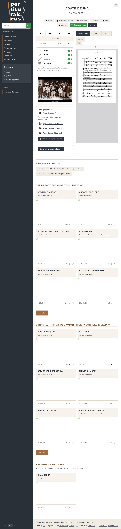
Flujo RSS (103, 526)
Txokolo (40, 478)
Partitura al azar (9, 59)
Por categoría (8, 40)
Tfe (44, 526)
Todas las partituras (10, 37)
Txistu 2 (106, 33)
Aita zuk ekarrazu (47, 192)
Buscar (28, 25)
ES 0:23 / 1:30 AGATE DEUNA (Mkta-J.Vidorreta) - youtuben (59, 169)
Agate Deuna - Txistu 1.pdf (53, 124)
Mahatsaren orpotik (49, 271)
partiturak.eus (17, 11)
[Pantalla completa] (79, 43)
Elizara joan (86, 332)
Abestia (50, 20)
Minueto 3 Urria (87, 371)
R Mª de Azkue (83, 413)
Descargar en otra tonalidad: (50, 149)
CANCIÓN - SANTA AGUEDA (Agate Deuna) (53, 174)
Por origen (7, 52)
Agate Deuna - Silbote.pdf (52, 133)
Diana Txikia (44, 475)
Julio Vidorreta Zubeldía (66, 20)
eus (4, 525)
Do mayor (92, 25)
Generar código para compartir (52, 139)
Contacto (89, 522)
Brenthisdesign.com (66, 526)
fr (15, 525)
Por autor (7, 44)
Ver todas (42, 313)
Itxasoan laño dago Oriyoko (53, 231)
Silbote (80, 39)
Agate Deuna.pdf (49, 113)
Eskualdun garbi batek (92, 271)
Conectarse (8, 72)
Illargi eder (86, 231)
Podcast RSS (113, 526)
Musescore (80, 522)
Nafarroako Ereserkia (50, 371)
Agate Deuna (83, 33)
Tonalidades (8, 56)
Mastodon (91, 526)
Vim (74, 522)
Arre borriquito (47, 332)
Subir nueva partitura (11, 80)
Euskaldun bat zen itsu (91, 410)
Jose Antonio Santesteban (102, 235)
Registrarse (8, 76)
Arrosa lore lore (89, 192)
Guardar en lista (80, 25)
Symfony (68, 522)
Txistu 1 (95, 33)
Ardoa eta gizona (47, 410)
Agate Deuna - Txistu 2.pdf (53, 128)
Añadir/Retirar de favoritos (116, 5)
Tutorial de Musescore (11, 92)
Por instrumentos (10, 48)
